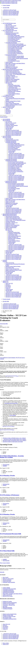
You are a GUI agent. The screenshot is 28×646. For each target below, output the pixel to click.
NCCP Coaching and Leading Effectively (17, 45)
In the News (8, 112)
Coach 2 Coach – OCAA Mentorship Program (15, 74)
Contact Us (7, 113)
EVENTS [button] (8, 96)
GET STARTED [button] (9, 23)
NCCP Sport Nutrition (13, 40)
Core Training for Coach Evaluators (7, 357)
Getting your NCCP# (10, 65)
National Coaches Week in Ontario (12, 101)
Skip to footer (18, 0)
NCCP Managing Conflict (13, 50)
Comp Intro (6, 464)
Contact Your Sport (9, 29)
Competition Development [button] (11, 160)
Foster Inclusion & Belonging (14, 88)
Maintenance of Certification (11, 67)
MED (5, 465)
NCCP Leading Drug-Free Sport (15, 47)
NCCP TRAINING (7, 136)
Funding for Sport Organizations (12, 79)
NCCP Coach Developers (11, 68)
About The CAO (9, 108)
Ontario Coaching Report (10, 81)
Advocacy (7, 109)
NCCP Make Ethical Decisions (14, 37)
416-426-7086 (6, 7)
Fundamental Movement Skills (12, 33)
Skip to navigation (4, 0)
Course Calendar (6, 5)
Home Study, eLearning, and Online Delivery (15, 63)
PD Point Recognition (10, 105)
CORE (5, 323)
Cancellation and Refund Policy (11, 403)
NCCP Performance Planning (14, 51)
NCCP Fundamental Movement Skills (10, 533)
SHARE (2, 435)
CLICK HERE (12, 415)
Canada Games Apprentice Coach (12, 71)
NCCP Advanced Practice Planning (15, 43)
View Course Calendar (5, 562)
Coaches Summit (9, 127)
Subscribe (2, 572)
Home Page (10, 84)
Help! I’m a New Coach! (10, 25)
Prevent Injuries (11, 92)
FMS (5, 541)
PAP (4, 485)
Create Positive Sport (12, 87)
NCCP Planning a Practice (14, 39)
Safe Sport (5, 606)
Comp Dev (6, 503)
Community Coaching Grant (14, 86)
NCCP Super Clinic (9, 102)
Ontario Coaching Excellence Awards (13, 104)
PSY (4, 504)
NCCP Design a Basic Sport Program (16, 36)
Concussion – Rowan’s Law (11, 76)
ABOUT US (5, 281)
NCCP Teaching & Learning (14, 41)
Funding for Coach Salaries (11, 80)
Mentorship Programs (7, 607)
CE (1, 323)
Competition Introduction (10, 34)
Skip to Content (11, 0)
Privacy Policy (6, 643)
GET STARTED (6, 119)
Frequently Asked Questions (11, 28)
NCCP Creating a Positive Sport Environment (18, 58)
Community (6, 539)
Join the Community (9, 26)
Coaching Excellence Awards (9, 616)
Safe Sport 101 (8, 82)
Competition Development (11, 42)
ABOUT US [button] (8, 107)
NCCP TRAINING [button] (10, 30)
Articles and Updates (9, 95)
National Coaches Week (8, 615)
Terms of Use (5, 644)
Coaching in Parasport (10, 75)
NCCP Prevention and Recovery (15, 52)
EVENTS (5, 260)
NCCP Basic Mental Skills (14, 35)
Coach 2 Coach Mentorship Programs (13, 73)
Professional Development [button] (11, 182)
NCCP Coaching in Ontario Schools (16, 57)
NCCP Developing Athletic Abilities (16, 46)
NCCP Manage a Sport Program (15, 48)
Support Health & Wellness (14, 93)
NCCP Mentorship (12, 59)
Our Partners (8, 110)
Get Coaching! (8, 24)
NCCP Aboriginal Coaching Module (16, 56)
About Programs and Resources (12, 70)
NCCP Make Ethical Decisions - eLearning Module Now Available (12, 456)
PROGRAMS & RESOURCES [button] (12, 69)
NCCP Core (18, 357)
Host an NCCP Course (10, 64)
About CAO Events (9, 97)
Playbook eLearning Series (14, 85)
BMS (5, 559)
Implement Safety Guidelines (14, 91)
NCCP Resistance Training (14, 60)
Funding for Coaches (9, 78)
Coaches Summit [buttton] (3, 116)
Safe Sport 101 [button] (8, 229)
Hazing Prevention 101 (13, 90)
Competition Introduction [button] (10, 142)
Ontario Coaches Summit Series (12, 103)
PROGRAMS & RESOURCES (10, 214)
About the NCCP (9, 31)
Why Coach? (5, 577)
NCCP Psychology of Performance (15, 53)
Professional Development (11, 54)
